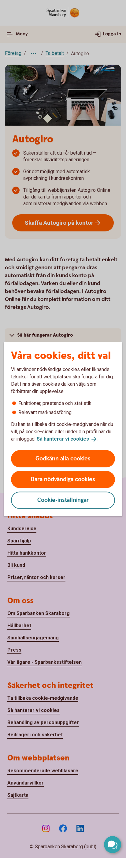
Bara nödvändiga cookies (63, 479)
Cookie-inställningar (63, 500)
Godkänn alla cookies (63, 458)
